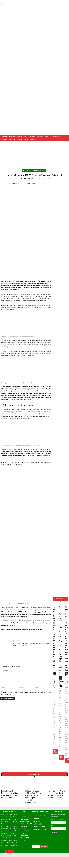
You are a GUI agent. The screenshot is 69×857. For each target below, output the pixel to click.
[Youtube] (19, 648)
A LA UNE (27, 170)
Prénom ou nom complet (58, 819)
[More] (35, 657)
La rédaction (15, 183)
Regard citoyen (39, 170)
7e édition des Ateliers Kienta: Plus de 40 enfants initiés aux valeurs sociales (66, 638)
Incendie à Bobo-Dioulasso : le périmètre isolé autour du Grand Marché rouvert (11, 794)
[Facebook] (55, 183)
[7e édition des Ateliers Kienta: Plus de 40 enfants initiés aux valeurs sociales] (66, 604)
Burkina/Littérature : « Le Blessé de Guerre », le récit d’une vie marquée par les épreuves (60, 641)
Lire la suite (55, 751)
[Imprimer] (31, 657)
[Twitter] (59, 183)
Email (52, 825)
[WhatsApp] (63, 183)
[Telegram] (27, 657)
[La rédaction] (7, 644)
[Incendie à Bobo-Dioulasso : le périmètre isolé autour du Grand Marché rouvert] (54, 604)
